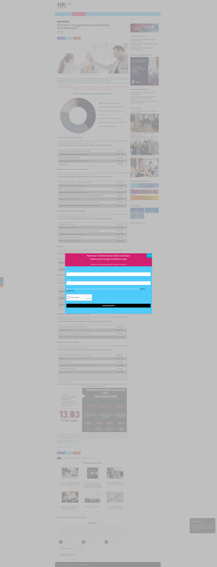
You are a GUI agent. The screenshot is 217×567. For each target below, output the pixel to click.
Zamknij (149, 255)
